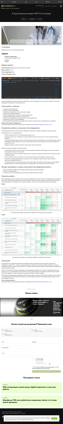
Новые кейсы (31, 293)
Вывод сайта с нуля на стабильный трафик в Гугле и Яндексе (41, 302)
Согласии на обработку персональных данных (25, 419)
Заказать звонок (54, 6)
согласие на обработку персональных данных (45, 367)
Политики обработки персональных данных (41, 368)
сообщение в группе (38, 331)
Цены (26, 1)
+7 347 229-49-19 (39, 5)
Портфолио (14, 1)
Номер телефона (5, 347)
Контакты (60, 1)
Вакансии (48, 1)
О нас (2, 1)
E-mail (3, 353)
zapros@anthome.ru (8, 334)
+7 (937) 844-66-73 (9, 331)
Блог (36, 1)
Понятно (54, 418)
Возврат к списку (31, 289)
